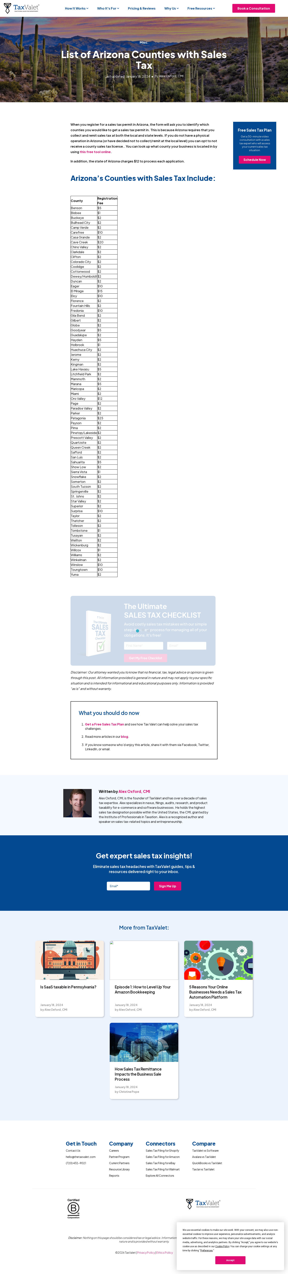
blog (124, 736)
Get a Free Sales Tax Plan (104, 724)
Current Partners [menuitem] (119, 1163)
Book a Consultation (253, 8)
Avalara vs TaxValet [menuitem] (204, 1156)
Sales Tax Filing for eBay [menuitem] (160, 1163)
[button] (77, 8)
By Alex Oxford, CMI (168, 76)
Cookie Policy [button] (222, 1246)
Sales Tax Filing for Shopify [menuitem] (162, 1150)
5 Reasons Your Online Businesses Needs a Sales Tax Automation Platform (215, 991)
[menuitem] (81, 1144)
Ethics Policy (164, 1252)
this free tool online (95, 152)
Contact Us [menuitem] (73, 1150)
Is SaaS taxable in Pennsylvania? (68, 986)
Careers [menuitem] (114, 1150)
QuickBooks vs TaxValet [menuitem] (207, 1163)
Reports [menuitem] (114, 1175)
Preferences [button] (206, 1250)
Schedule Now (255, 160)
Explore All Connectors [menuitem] (160, 1175)
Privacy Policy (146, 1252)
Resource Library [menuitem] (119, 1169)
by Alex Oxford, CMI (53, 1009)
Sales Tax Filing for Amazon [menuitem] (163, 1156)
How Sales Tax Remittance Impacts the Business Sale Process (138, 1074)
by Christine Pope (127, 1091)
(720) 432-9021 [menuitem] (76, 1163)
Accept (230, 1260)
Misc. (144, 42)
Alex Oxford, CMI (134, 791)
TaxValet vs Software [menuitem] (205, 1150)
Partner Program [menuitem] (119, 1156)
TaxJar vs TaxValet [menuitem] (203, 1169)
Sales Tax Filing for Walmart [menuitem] (163, 1169)
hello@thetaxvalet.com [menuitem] (81, 1156)
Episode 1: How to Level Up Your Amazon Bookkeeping (143, 989)
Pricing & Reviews (142, 8)
